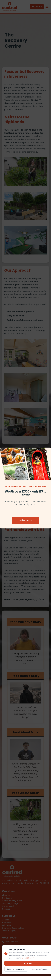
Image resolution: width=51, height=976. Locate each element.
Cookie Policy (27, 958)
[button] (45, 451)
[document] (25, 488)
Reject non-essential (15, 969)
